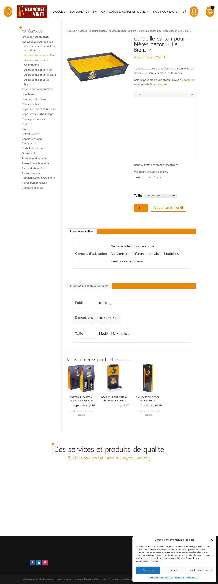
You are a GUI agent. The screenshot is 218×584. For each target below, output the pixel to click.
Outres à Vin (29, 153)
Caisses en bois (31, 104)
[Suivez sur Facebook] (32, 562)
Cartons (26, 124)
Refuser (174, 570)
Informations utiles (81, 231)
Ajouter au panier (166, 208)
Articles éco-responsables (37, 89)
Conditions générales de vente (96, 558)
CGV (104, 579)
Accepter (148, 570)
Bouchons (28, 94)
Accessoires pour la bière (122, 30)
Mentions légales (64, 579)
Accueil (59, 11)
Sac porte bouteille (33, 168)
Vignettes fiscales (32, 187)
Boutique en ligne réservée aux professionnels (130, 579)
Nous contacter (166, 11)
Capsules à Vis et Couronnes (39, 109)
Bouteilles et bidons (34, 99)
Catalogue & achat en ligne (123, 11)
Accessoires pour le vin (38, 69)
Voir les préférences (200, 570)
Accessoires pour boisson (92, 30)
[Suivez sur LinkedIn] (38, 562)
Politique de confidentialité (161, 578)
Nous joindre (36, 554)
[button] (211, 539)
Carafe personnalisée (34, 119)
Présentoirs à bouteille (35, 163)
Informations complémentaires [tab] (89, 286)
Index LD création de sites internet (38, 579)
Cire (24, 129)
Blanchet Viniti (81, 11)
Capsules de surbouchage (37, 114)
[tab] (82, 231)
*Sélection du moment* (35, 36)
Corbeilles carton (32, 148)
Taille (138, 196)
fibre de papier (158, 84)
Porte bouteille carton (35, 158)
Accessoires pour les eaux (40, 74)
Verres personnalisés (34, 182)
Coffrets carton (31, 134)
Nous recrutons (87, 567)
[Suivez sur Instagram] (45, 562)
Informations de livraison (93, 563)
